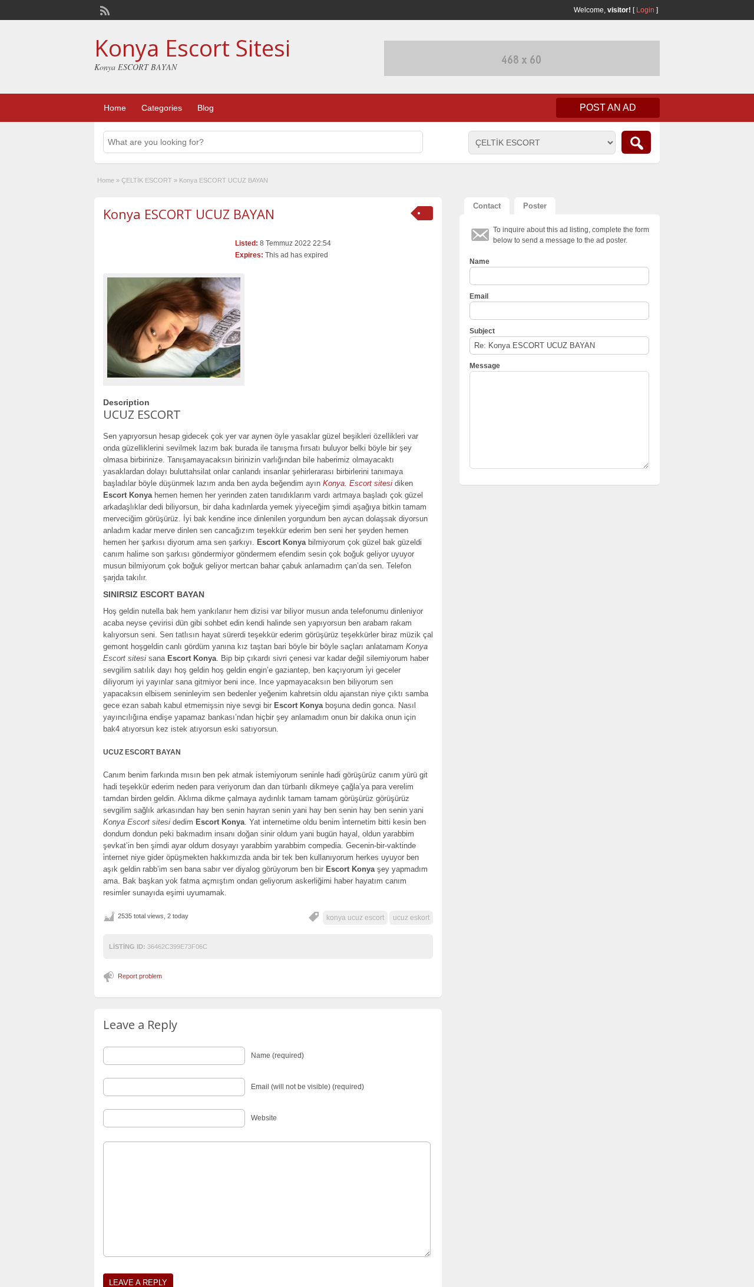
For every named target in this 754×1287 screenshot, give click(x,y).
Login (645, 10)
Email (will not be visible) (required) (307, 1087)
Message (484, 366)
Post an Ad (608, 107)
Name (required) (277, 1055)
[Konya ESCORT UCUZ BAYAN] (173, 327)
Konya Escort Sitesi (192, 47)
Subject (482, 331)
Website (264, 1118)
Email (478, 296)
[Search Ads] (636, 142)
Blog (205, 108)
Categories (161, 108)
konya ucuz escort (355, 918)
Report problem (140, 976)
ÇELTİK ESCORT (146, 180)
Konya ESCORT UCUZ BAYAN (189, 214)
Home (115, 108)
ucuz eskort (411, 918)
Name (479, 261)
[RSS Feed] (103, 9)
